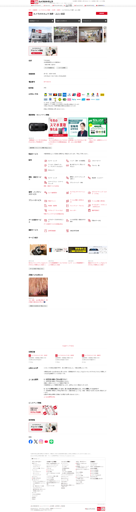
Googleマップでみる (68, 346)
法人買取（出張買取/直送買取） (68, 473)
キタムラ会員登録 (94, 470)
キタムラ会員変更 (94, 471)
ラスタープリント (36, 466)
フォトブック (34, 470)
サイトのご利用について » (96, 478)
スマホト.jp (49, 468)
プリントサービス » (36, 461)
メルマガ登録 (102, 1)
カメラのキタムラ (93, 463)
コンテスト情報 (79, 482)
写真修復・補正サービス (38, 490)
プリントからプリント (37, 487)
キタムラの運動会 (79, 472)
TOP (30, 10)
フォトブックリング (37, 474)
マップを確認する (49, 67)
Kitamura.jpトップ (36, 458)
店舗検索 (35, 10)
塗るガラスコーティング (51, 466)
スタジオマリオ (50, 470)
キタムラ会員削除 (94, 473)
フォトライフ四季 (79, 475)
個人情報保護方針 (35, 506)
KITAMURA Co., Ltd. (38, 509)
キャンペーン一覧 (64, 480)
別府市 (58, 10)
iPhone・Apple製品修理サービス (53, 463)
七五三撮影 (49, 471)
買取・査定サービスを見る (51, 186)
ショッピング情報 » (65, 461)
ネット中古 (64, 466)
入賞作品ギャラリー (80, 483)
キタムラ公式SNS (50, 479)
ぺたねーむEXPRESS (36, 494)
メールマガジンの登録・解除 (52, 476)
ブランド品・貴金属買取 (67, 471)
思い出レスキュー (35, 479)
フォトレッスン (79, 473)
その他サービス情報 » (52, 461)
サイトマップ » (93, 476)
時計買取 (64, 470)
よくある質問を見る (49, 397)
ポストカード (34, 476)
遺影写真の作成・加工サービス (39, 489)
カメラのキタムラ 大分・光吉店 (39, 355)
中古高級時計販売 (65, 468)
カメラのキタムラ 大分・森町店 (93, 355)
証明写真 (33, 497)
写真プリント (34, 463)
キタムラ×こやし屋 (50, 485)
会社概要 (75, 1)
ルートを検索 (62, 67)
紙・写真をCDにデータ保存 (38, 486)
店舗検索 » (92, 461)
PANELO (33, 499)
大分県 (53, 10)
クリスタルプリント (37, 465)
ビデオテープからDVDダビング (39, 481)
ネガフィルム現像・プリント (38, 468)
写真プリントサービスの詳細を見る (54, 214)
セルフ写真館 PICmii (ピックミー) (53, 481)
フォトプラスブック (37, 471)
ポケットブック (36, 473)
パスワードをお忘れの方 (96, 475)
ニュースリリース (45, 506)
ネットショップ (64, 463)
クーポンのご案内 (50, 477)
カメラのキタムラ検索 (44, 10)
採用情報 (79, 1)
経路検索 (101, 13)
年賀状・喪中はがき (37, 478)
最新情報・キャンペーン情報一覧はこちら (40, 147)
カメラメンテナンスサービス (52, 465)
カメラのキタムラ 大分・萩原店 (66, 355)
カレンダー (34, 492)
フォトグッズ (34, 495)
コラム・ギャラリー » (81, 461)
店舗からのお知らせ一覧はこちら (38, 306)
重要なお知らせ (64, 483)
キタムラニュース (64, 476)
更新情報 (63, 488)
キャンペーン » (64, 478)
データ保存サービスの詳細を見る (53, 224)
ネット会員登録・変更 (93, 1)
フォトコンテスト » (80, 480)
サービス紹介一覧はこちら (36, 268)
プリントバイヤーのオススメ (67, 474)
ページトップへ (102, 504)
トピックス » (64, 481)
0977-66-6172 (47, 81)
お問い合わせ (85, 1)
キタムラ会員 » (93, 468)
